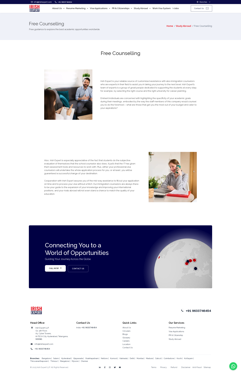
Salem (56, 358)
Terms (153, 367)
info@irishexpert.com (44, 344)
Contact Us (78, 269)
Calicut (158, 358)
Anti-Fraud (197, 367)
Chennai (84, 361)
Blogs (125, 334)
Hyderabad (66, 358)
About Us (57, 8)
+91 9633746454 (42, 349)
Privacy (163, 367)
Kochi (179, 358)
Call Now (54, 268)
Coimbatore (169, 358)
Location (126, 344)
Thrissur (53, 361)
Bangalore (46, 358)
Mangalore (64, 361)
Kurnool (113, 358)
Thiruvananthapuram (39, 361)
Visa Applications (98, 8)
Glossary (126, 338)
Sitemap (207, 367)
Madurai (149, 358)
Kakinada (123, 358)
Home (170, 26)
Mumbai (140, 358)
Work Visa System (161, 8)
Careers (126, 341)
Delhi (132, 358)
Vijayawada (78, 358)
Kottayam (188, 358)
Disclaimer (185, 367)
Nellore (104, 358)
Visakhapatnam (91, 358)
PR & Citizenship (176, 335)
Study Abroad (141, 8)
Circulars (126, 331)
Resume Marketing (75, 8)
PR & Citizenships (120, 8)
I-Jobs (176, 8)
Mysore (75, 361)
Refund (174, 367)
